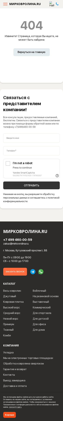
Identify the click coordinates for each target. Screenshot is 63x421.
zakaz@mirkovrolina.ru (16, 243)
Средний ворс (11, 313)
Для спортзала (42, 313)
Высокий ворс (11, 307)
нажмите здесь (15, 407)
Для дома (39, 329)
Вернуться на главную (31, 52)
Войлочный (39, 290)
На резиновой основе (46, 296)
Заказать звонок (15, 272)
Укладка (8, 352)
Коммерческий (42, 307)
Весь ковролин (12, 290)
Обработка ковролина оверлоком (23, 363)
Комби (7, 335)
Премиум (8, 324)
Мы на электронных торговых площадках (28, 358)
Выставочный (41, 301)
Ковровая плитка (13, 301)
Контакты (9, 374)
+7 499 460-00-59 (17, 240)
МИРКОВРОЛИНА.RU (25, 3)
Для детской (41, 318)
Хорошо (9, 415)
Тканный (8, 329)
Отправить (31, 185)
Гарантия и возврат (15, 369)
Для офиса (39, 324)
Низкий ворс (10, 318)
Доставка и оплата (15, 386)
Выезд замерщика (14, 380)
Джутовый (9, 296)
